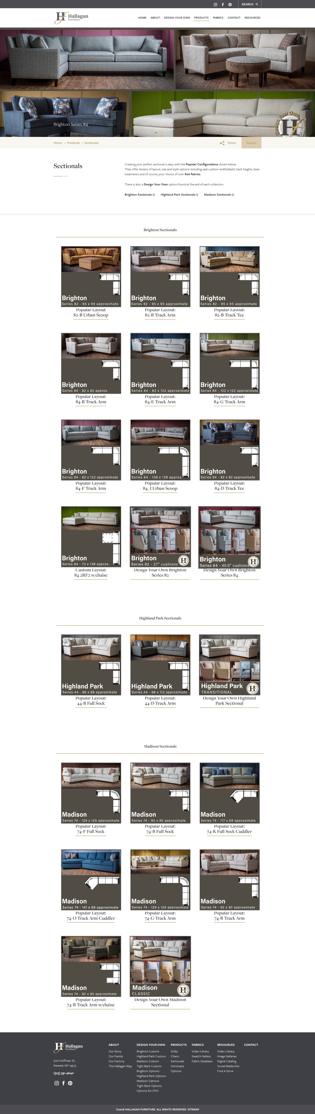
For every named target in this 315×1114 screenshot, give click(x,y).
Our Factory (117, 1061)
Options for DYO (148, 1090)
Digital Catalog (226, 1061)
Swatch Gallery (201, 1056)
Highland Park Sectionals (178, 194)
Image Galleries (227, 1056)
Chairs (175, 1056)
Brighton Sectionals (138, 194)
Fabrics (218, 17)
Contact (234, 17)
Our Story (115, 1051)
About (155, 17)
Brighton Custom (148, 1051)
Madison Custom (148, 1061)
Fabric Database (202, 1061)
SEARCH (248, 4)
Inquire (251, 142)
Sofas (174, 1051)
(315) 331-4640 (64, 1073)
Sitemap (193, 1109)
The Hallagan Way (120, 1066)
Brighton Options (148, 1071)
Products (201, 17)
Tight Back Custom (149, 1066)
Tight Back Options (149, 1085)
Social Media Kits (228, 1066)
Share (232, 142)
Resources (252, 17)
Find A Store (225, 1071)
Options (176, 1071)
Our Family (116, 1056)
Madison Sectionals (217, 194)
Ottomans (177, 1066)
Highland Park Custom (151, 1056)
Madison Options (148, 1080)
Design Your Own (177, 17)
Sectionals (91, 142)
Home (142, 17)
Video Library (200, 1051)
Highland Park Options (151, 1076)
